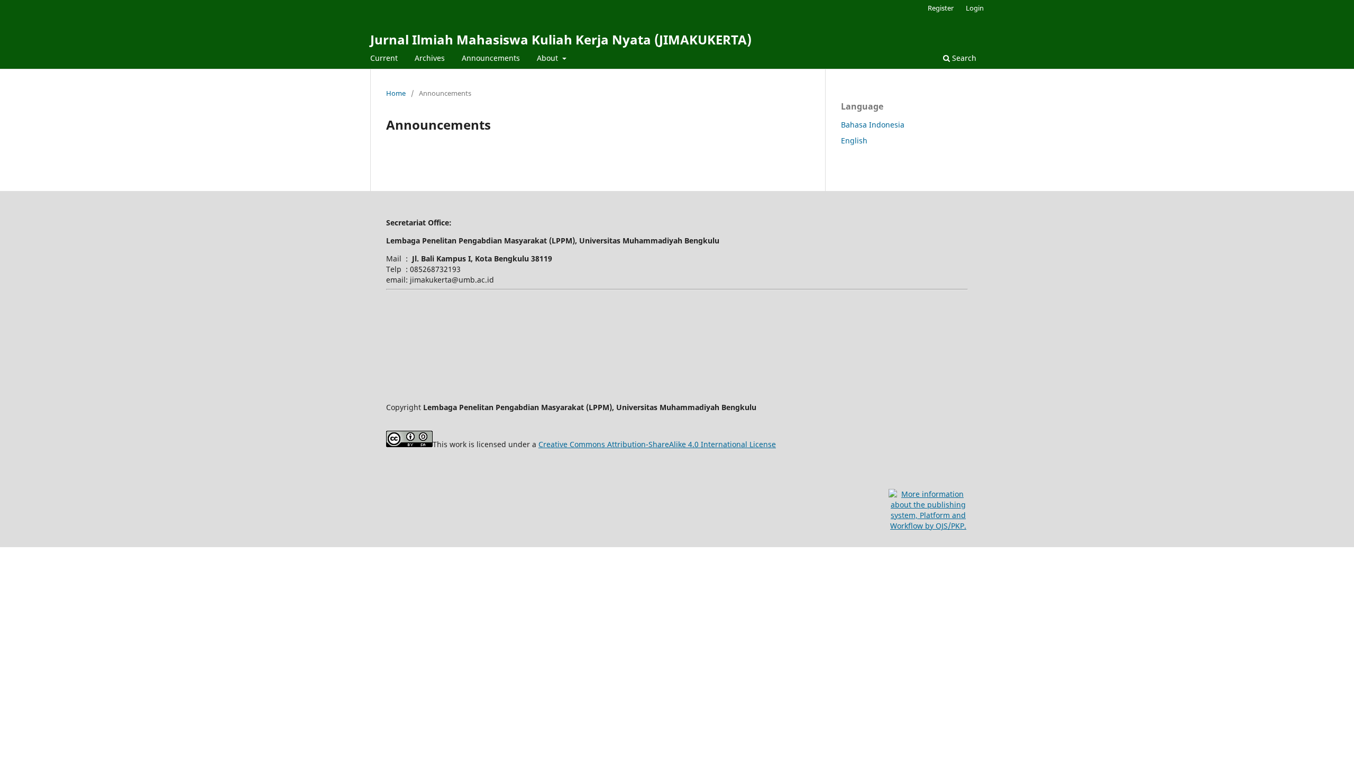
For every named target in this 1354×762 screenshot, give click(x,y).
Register (941, 8)
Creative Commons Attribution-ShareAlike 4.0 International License (657, 444)
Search (963, 58)
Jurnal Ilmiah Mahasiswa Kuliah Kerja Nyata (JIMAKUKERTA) (561, 39)
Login (975, 8)
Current (384, 58)
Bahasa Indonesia (872, 125)
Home (396, 93)
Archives (430, 58)
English (854, 140)
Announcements (491, 58)
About (548, 58)
